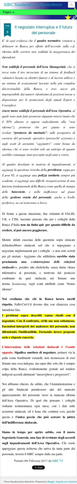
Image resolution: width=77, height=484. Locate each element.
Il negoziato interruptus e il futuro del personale (43, 29)
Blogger (50, 481)
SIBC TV (57, 461)
